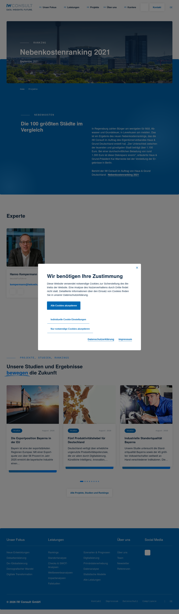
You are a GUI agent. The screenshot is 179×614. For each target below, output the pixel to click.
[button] (137, 267)
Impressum (125, 339)
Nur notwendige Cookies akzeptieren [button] (70, 329)
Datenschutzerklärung (101, 339)
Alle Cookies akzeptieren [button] (64, 305)
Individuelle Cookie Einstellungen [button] (68, 319)
